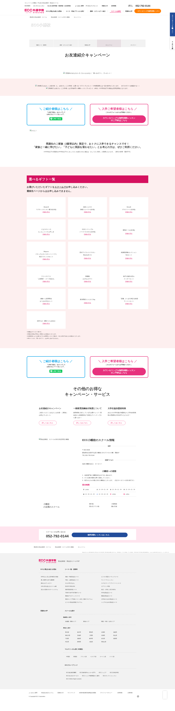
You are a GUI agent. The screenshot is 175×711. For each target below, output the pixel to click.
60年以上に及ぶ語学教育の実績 (49, 576)
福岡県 (115, 638)
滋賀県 (115, 632)
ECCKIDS (27, 6)
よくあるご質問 (79, 6)
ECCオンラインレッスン (110, 675)
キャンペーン (109, 45)
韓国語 (75, 656)
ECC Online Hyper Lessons (74, 679)
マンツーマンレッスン (107, 580)
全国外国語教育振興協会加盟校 (87, 692)
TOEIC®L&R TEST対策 (138, 552)
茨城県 (79, 635)
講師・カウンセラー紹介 (98, 11)
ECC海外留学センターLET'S (88, 672)
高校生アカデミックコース (72, 596)
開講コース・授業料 (41, 45)
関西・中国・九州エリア (108, 621)
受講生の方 (105, 6)
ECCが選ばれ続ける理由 (54, 11)
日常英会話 (119, 552)
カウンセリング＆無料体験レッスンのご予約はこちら (119, 119)
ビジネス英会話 (124, 552)
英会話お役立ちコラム (47, 692)
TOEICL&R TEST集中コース (73, 592)
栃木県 (79, 632)
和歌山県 (103, 641)
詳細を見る (46, 212)
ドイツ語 (112, 656)
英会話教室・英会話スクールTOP (68, 561)
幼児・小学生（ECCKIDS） (108, 589)
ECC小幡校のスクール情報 (98, 440)
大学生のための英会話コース (109, 599)
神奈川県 (67, 635)
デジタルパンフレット (92, 6)
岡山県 (115, 635)
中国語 (68, 656)
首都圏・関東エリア (70, 621)
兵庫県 (103, 635)
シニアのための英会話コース (109, 602)
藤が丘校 (114, 506)
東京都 (67, 632)
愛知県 (91, 632)
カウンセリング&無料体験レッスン (149, 11)
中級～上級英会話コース (72, 580)
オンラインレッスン (38, 6)
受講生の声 (128, 11)
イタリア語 (93, 656)
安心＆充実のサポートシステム (49, 589)
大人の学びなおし (70, 583)
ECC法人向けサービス (72, 675)
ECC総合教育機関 (71, 672)
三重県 (91, 635)
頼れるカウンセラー (46, 583)
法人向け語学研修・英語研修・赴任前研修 (59, 6)
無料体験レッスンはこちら (99, 535)
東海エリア (86, 621)
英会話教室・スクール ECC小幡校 (60, 17)
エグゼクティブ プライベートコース (111, 583)
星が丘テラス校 (94, 506)
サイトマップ (71, 692)
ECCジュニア (103, 672)
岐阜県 (91, 638)
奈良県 (103, 638)
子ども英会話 (130, 552)
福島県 (79, 638)
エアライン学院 (105, 586)
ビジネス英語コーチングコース (109, 576)
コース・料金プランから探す (75, 11)
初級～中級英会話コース (72, 576)
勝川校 (91, 504)
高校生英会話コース (106, 596)
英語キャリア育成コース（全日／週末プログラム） (79, 599)
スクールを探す (116, 11)
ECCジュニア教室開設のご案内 (91, 675)
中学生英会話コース (106, 592)
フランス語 (84, 656)
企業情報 (130, 692)
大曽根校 (114, 504)
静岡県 (79, 641)
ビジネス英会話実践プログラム (73, 602)
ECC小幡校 (40, 25)
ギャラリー (133, 45)
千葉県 (67, 638)
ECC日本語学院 (114, 672)
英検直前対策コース (71, 589)
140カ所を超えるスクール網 (48, 586)
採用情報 (113, 6)
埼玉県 (67, 641)
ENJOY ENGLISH (70, 586)
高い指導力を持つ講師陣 (47, 580)
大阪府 (91, 641)
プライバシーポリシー (106, 692)
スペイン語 (103, 656)
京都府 (103, 632)
